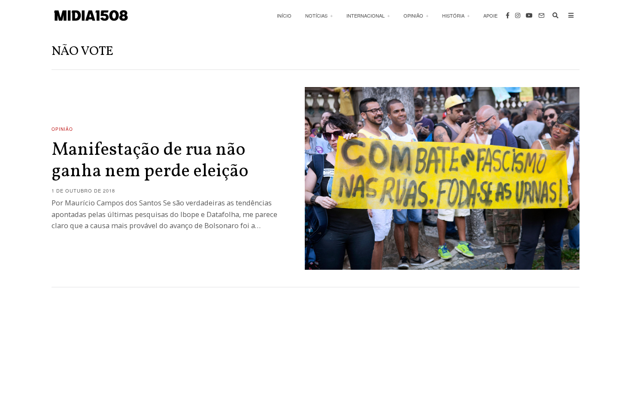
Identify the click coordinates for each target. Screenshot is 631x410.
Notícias (316, 15)
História (453, 15)
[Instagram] (517, 15)
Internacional (365, 15)
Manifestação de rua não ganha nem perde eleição (150, 161)
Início (284, 15)
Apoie (490, 15)
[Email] (541, 15)
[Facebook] (508, 15)
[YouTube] (529, 15)
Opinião (413, 15)
